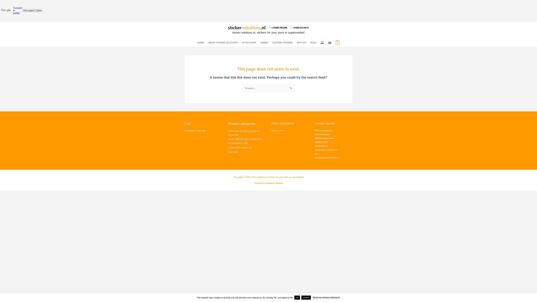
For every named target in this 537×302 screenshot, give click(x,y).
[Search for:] (268, 88)
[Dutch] (322, 42)
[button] (297, 298)
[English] (330, 42)
